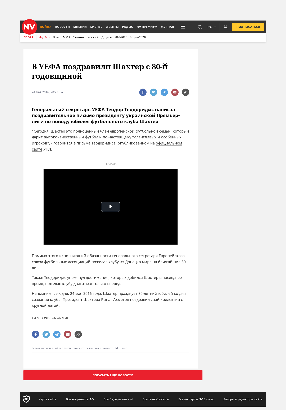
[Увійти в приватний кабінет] (225, 27)
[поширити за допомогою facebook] (143, 92)
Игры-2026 (138, 37)
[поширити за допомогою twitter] (153, 92)
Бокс (56, 37)
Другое (107, 37)
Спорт (28, 37)
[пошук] (200, 26)
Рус (209, 27)
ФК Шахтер (60, 318)
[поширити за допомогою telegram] (164, 92)
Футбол (44, 37)
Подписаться (248, 27)
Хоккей (93, 37)
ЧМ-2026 (121, 37)
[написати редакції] (175, 92)
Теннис (79, 37)
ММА (66, 37)
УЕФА (45, 318)
